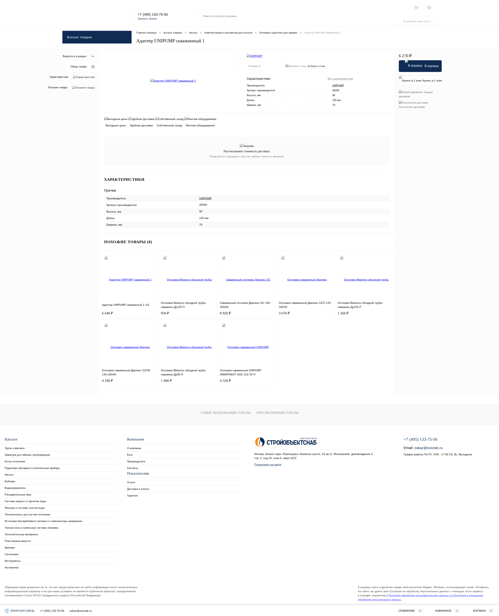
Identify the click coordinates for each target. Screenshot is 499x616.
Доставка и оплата (84, 3)
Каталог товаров (79, 37)
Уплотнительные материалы (21, 534)
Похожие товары (57, 87)
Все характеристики (340, 78)
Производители (136, 461)
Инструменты (12, 560)
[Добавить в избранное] (237, 57)
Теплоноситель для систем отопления (27, 514)
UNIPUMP (338, 85)
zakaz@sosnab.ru (428, 448)
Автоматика (12, 567)
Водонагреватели (15, 488)
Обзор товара (79, 66)
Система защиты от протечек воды (25, 501)
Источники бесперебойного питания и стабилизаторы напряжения (43, 521)
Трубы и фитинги (15, 448)
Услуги (66, 3)
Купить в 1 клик (432, 80)
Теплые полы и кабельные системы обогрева (31, 527)
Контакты (132, 468)
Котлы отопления (15, 461)
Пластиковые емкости (18, 541)
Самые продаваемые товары (225, 412)
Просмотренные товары (277, 412)
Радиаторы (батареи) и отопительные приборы (32, 468)
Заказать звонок (147, 18)
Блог (130, 454)
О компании (134, 448)
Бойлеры (10, 481)
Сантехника (11, 554)
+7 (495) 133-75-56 (52, 610)
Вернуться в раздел (75, 56)
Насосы (9, 474)
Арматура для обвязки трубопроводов (27, 454)
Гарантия (105, 3)
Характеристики (59, 77)
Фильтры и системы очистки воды (25, 507)
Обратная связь (22, 610)
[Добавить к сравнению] (237, 65)
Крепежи (10, 547)
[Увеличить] (173, 81)
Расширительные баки (18, 494)
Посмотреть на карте (267, 464)
